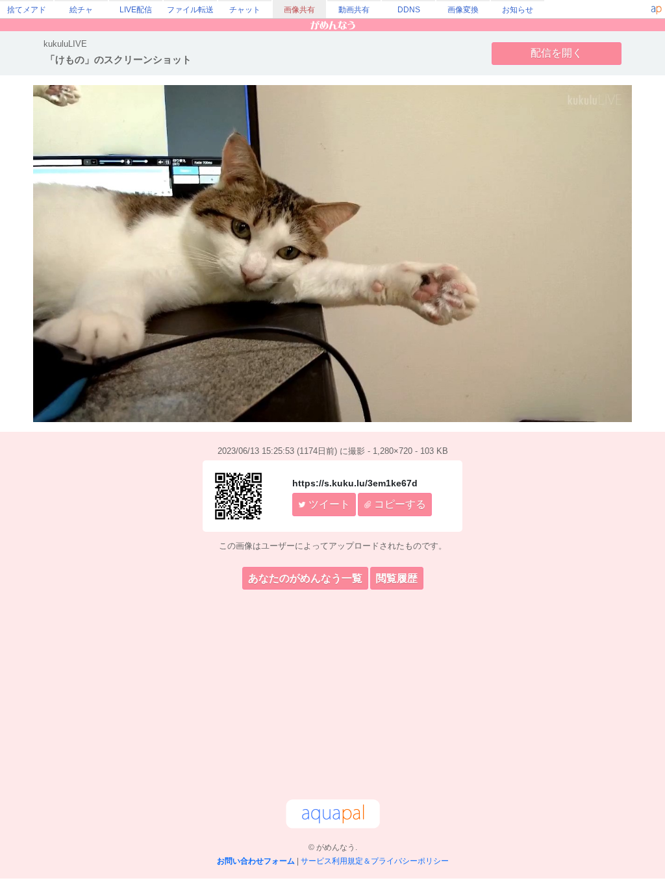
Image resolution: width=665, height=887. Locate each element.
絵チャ (81, 9)
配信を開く (557, 52)
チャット (244, 9)
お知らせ (517, 9)
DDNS (408, 9)
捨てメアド (26, 9)
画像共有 (299, 9)
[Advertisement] (332, 697)
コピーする (398, 504)
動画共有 (354, 9)
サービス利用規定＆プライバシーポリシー (375, 861)
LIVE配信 (135, 9)
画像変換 (463, 9)
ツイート (328, 504)
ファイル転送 (190, 9)
